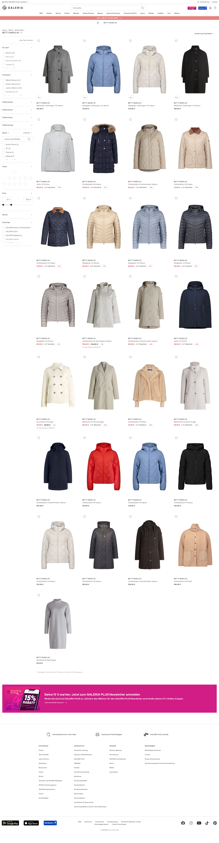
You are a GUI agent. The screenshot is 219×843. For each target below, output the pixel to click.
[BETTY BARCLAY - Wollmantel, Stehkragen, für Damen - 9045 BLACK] (57, 69)
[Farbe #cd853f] (9, 178)
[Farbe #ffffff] (15, 172)
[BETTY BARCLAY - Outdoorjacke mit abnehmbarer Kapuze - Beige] (149, 305)
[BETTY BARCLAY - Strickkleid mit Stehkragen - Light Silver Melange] (57, 624)
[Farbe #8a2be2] (20, 178)
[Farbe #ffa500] (4, 184)
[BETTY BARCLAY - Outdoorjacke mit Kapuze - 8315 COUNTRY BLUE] (103, 466)
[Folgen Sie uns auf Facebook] (183, 823)
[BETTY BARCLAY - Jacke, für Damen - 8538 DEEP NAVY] (57, 148)
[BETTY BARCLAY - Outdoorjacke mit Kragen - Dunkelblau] (195, 148)
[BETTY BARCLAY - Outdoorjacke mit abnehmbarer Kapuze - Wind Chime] (103, 305)
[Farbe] (15, 184)
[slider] (3, 205)
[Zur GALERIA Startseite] (12, 8)
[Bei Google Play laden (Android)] (10, 823)
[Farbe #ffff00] (9, 184)
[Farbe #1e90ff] (30, 172)
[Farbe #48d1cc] (15, 178)
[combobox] (205, 34)
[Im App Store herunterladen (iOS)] (31, 823)
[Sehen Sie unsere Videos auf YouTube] (199, 823)
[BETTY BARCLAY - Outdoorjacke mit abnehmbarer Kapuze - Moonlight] (149, 148)
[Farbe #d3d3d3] (9, 172)
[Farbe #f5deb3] (20, 172)
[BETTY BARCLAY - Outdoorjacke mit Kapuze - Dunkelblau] (103, 148)
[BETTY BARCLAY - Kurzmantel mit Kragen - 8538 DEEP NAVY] (57, 386)
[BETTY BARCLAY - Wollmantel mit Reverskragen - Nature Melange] (103, 386)
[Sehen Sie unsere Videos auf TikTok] (207, 823)
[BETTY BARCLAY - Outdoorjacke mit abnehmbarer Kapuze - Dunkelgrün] (149, 545)
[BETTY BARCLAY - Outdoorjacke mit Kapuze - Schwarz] (103, 545)
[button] (15, 2)
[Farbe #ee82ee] (25, 178)
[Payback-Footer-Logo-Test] (50, 823)
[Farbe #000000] (4, 172)
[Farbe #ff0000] (4, 178)
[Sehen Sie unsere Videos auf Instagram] (191, 823)
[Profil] (210, 8)
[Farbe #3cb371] (25, 172)
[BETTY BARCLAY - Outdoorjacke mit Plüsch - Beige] (149, 386)
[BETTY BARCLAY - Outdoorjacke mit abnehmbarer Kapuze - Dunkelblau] (57, 466)
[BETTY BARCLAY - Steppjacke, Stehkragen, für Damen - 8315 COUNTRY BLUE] (103, 69)
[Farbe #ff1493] (30, 178)
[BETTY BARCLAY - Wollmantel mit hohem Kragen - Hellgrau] (195, 386)
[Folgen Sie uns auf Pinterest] (215, 823)
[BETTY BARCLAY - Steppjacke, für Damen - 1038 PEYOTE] (103, 227)
